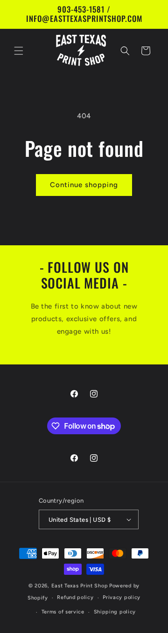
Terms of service (63, 612)
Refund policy (75, 597)
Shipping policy (115, 612)
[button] (18, 50)
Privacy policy (121, 597)
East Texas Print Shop (79, 586)
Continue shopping (84, 185)
